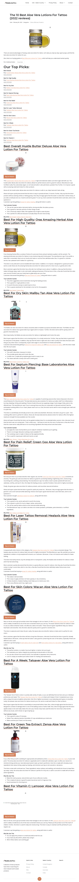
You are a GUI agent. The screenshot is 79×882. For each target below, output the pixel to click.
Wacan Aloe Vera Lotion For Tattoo (16, 118)
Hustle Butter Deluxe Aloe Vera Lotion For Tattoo (20, 73)
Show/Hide (20, 62)
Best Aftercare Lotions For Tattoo (32, 58)
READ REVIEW (8, 75)
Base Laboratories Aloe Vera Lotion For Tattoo (20, 95)
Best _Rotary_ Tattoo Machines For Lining (22, 439)
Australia (45, 870)
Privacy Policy (53, 3)
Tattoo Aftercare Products (37, 22)
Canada (45, 867)
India (44, 873)
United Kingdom (47, 864)
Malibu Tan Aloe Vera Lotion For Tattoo (18, 88)
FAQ (27, 870)
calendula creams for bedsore (25, 496)
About (28, 867)
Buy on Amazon (9, 176)
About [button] (61, 3)
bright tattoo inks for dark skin (29, 643)
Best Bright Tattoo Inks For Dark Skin (20, 217)
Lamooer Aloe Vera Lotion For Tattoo (17, 140)
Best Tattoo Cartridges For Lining (19, 513)
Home (27, 3)
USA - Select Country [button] (38, 3)
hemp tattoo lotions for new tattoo (51, 643)
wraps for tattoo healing (28, 202)
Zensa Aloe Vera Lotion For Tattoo (16, 132)
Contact (70, 3)
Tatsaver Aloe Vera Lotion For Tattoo (17, 125)
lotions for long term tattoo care (34, 345)
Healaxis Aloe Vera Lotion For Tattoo (17, 110)
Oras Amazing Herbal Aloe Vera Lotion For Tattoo (20, 80)
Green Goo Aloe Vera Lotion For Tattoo (17, 103)
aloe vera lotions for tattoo (33, 275)
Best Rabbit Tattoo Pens (17, 290)
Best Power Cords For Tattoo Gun (19, 362)
